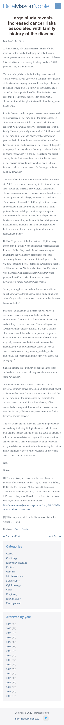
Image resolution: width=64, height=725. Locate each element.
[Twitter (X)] (46, 718)
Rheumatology (13, 598)
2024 (8, 632)
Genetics (25, 529)
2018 (8, 659)
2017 (8, 664)
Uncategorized (13, 603)
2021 (8, 646)
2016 (8, 669)
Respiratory (12, 594)
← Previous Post (11, 536)
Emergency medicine (16, 562)
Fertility (10, 567)
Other (9, 589)
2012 (8, 687)
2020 (8, 650)
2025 (8, 628)
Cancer (17, 529)
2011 (8, 691)
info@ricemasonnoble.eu (27, 718)
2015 (8, 673)
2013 (8, 682)
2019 (8, 655)
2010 (8, 695)
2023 (8, 637)
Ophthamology (13, 585)
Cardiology (11, 558)
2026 (8, 623)
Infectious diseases (15, 576)
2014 (8, 677)
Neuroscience (13, 580)
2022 (8, 641)
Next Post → (54, 536)
